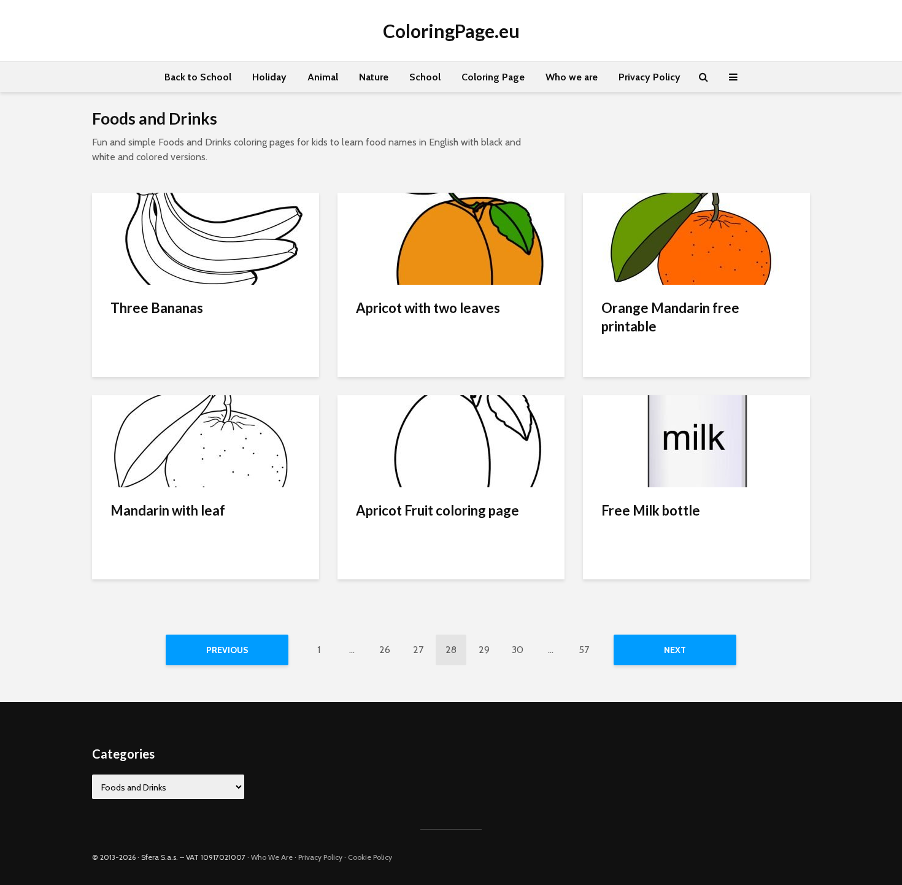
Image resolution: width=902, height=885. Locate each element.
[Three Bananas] (205, 238)
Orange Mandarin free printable (670, 317)
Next (675, 649)
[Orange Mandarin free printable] (696, 238)
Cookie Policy (370, 857)
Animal (322, 77)
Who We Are (272, 857)
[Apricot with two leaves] (451, 238)
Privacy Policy (649, 77)
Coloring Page (493, 77)
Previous (227, 649)
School (425, 77)
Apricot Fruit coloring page (437, 510)
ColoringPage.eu (451, 31)
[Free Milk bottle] (696, 440)
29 (484, 649)
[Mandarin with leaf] (205, 440)
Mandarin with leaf (167, 510)
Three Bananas (156, 308)
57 (584, 649)
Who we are (571, 77)
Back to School (197, 77)
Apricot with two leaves (428, 308)
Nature (373, 77)
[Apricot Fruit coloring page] (451, 440)
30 (517, 649)
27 (418, 649)
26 (384, 649)
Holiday (269, 77)
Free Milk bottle (650, 510)
